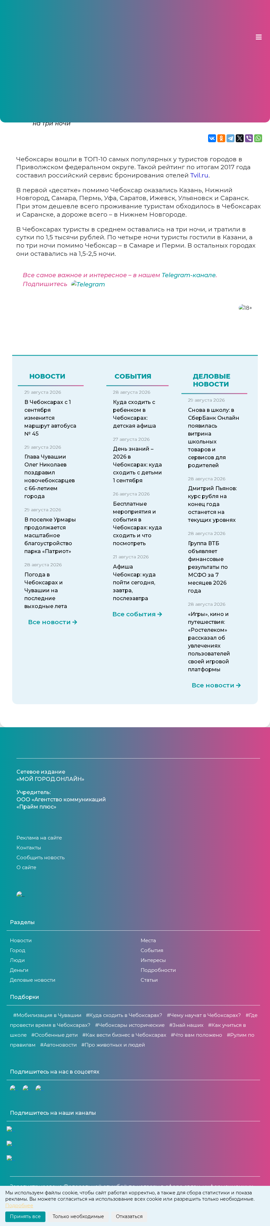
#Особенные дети (54, 1035)
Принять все (25, 1216)
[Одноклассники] (221, 138)
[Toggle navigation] (259, 37)
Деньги (19, 970)
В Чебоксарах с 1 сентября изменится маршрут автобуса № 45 (50, 418)
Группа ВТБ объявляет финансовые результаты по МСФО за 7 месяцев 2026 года (208, 567)
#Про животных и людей (113, 1045)
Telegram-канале (189, 275)
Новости (21, 940)
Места (148, 940)
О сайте (26, 867)
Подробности (158, 970)
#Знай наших (186, 1025)
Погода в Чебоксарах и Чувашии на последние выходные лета (45, 590)
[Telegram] (230, 138)
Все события (134, 614)
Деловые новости (32, 980)
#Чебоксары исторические (130, 1025)
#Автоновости (58, 1045)
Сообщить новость (40, 857)
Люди (17, 960)
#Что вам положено (196, 1035)
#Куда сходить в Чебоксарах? (124, 1015)
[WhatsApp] (258, 138)
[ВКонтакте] (212, 138)
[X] (240, 138)
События (152, 950)
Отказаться (129, 1216)
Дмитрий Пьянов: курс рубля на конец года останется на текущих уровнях (212, 504)
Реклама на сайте (39, 838)
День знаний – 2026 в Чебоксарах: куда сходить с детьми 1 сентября (137, 465)
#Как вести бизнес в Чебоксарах (124, 1035)
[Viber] (249, 138)
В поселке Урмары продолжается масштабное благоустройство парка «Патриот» (50, 535)
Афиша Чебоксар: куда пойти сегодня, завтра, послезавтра (134, 582)
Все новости (49, 622)
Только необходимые (78, 1216)
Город (17, 950)
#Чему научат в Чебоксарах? (204, 1015)
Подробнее (19, 1206)
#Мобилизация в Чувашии (47, 1015)
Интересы (153, 960)
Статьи (149, 980)
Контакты (28, 847)
